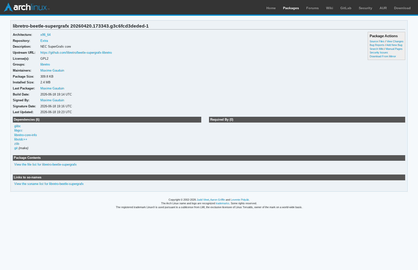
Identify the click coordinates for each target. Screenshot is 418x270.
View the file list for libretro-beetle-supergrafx (45, 164)
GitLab (345, 8)
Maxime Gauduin (52, 70)
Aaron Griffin (217, 199)
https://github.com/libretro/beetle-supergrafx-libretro (76, 52)
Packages (291, 8)
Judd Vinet (203, 199)
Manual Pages (394, 48)
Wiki (329, 8)
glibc (17, 126)
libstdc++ (20, 139)
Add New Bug (394, 45)
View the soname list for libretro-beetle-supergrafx (49, 184)
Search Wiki (377, 48)
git (16, 148)
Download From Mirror (383, 56)
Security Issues (379, 52)
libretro (45, 64)
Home (271, 8)
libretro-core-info (25, 135)
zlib (16, 144)
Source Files (377, 41)
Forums (312, 8)
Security (365, 8)
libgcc (18, 130)
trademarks (222, 203)
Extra (44, 41)
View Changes (395, 41)
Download (402, 8)
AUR (383, 8)
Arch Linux (27, 7)
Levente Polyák (240, 199)
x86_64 (45, 34)
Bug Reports (377, 45)
